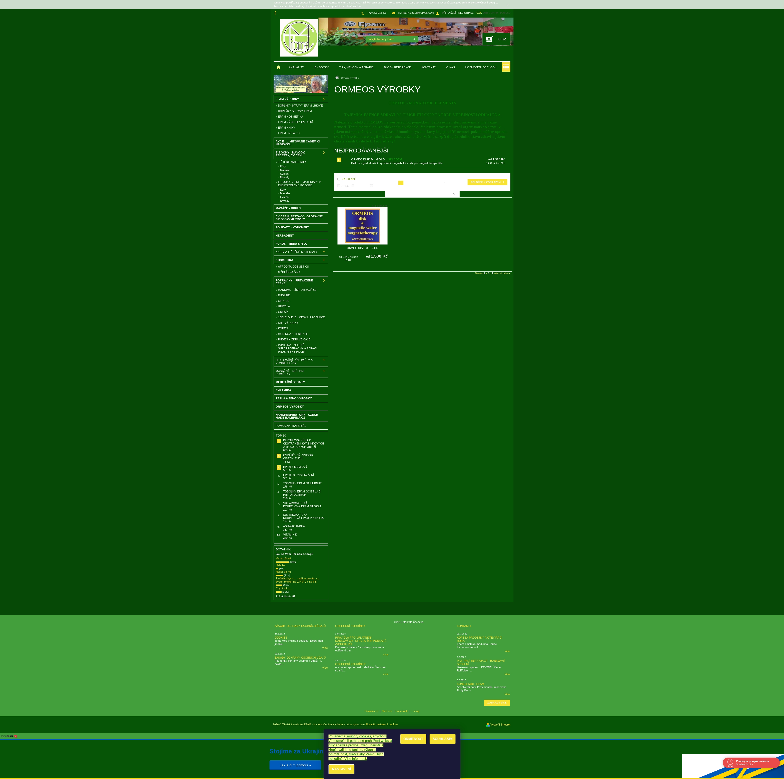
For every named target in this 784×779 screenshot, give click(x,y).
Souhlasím (442, 739)
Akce (345, 185)
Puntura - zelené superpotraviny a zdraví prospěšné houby (297, 348)
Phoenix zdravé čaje (294, 339)
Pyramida (283, 390)
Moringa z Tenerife (293, 334)
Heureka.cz (372, 711)
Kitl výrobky (288, 322)
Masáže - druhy (288, 208)
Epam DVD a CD (289, 133)
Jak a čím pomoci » (295, 765)
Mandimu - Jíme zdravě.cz (297, 289)
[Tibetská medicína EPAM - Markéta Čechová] (299, 38)
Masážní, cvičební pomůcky (290, 372)
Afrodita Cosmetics (293, 266)
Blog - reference (397, 67)
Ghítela (284, 306)
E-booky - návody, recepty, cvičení (290, 154)
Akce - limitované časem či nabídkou (298, 143)
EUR (485, 13)
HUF (496, 13)
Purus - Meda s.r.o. (291, 243)
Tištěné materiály (292, 161)
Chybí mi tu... (284, 588)
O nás (450, 67)
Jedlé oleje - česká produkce (301, 317)
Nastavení (341, 769)
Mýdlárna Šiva (289, 272)
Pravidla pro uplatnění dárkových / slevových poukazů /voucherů (360, 641)
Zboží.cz (387, 711)
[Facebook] (276, 13)
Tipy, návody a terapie (356, 67)
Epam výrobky (287, 99)
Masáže (285, 170)
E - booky (321, 67)
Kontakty (428, 67)
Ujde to (280, 565)
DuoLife (284, 295)
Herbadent (285, 235)
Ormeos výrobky (290, 406)
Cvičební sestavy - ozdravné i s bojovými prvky (300, 218)
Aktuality (296, 67)
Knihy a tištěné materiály (296, 251)
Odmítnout (413, 739)
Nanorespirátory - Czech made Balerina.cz (297, 416)
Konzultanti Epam (470, 684)
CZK (479, 12)
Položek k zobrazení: (487, 182)
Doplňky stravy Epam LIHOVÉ (300, 105)
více (325, 647)
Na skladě (349, 179)
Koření (283, 328)
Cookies (281, 637)
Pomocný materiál (291, 425)
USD (508, 13)
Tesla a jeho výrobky (294, 398)
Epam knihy (286, 127)
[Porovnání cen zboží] (9, 735)
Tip (376, 185)
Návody (285, 177)
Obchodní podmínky (350, 626)
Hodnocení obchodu (480, 67)
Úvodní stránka (279, 67)
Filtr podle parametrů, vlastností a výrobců (420, 194)
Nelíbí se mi (283, 571)
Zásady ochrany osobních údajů (300, 626)
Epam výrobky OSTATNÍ (295, 122)
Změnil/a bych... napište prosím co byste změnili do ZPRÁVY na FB (297, 580)
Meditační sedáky (290, 382)
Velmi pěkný (283, 558)
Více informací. (355, 758)
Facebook (401, 711)
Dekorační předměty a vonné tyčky (294, 361)
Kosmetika (284, 260)
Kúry (283, 166)
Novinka (361, 185)
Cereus (284, 300)
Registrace (465, 13)
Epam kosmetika (290, 116)
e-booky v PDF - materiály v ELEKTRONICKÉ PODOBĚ (299, 183)
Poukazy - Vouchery (292, 227)
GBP (491, 13)
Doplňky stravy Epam (295, 111)
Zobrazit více (497, 702)
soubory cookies (358, 736)
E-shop (415, 711)
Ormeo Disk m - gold (376, 159)
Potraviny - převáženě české (294, 282)
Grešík (283, 311)
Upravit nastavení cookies (382, 724)
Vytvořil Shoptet (500, 724)
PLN (502, 13)
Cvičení (285, 173)
